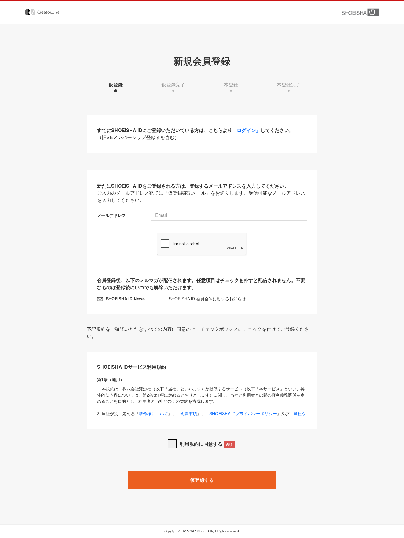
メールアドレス (111, 215)
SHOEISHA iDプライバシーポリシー (243, 413)
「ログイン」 (246, 130)
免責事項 (188, 413)
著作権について (153, 413)
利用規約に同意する (206, 443)
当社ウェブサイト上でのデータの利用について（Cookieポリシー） (201, 416)
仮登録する (202, 479)
